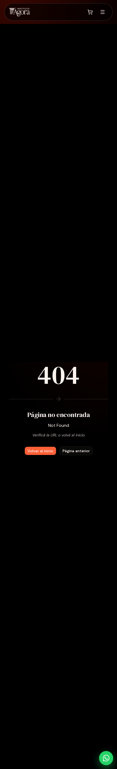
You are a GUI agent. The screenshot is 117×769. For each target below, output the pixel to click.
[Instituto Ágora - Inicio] (19, 12)
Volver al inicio (40, 450)
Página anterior (76, 450)
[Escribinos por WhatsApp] (106, 758)
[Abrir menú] (102, 12)
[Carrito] (90, 12)
